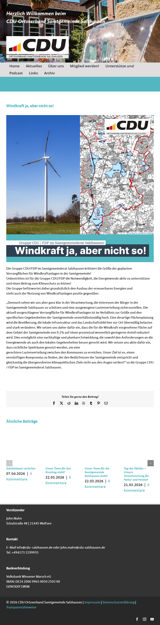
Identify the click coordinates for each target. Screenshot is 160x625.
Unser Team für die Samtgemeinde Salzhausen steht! (97, 472)
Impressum (92, 602)
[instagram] (144, 619)
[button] (9, 463)
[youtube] (152, 619)
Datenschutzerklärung (118, 602)
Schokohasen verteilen (20, 468)
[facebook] (137, 619)
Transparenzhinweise (21, 607)
